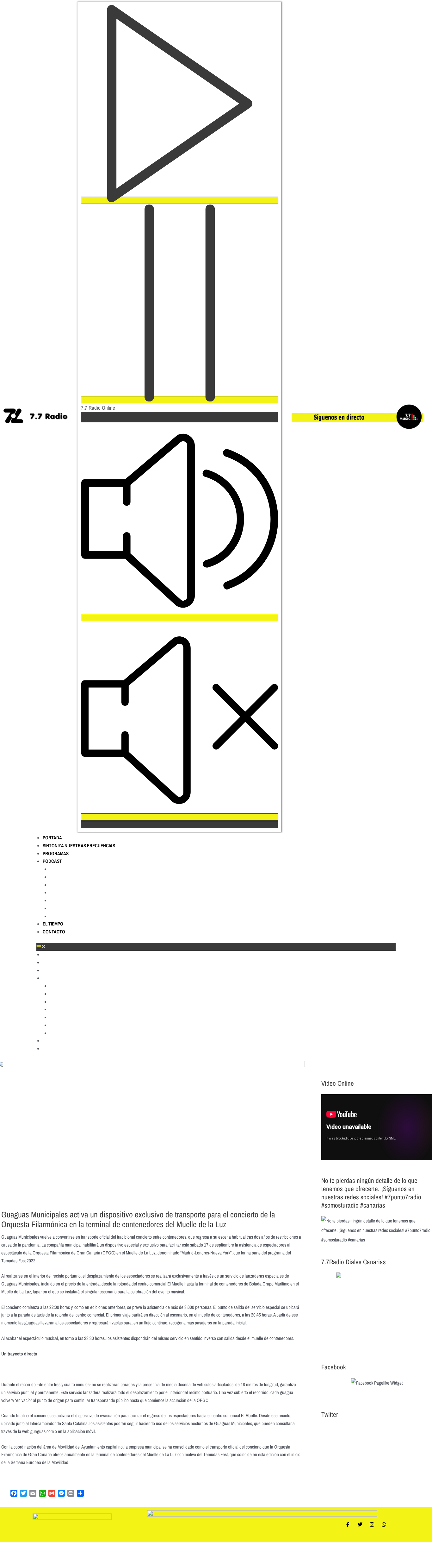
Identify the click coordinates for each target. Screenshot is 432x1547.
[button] (216, 947)
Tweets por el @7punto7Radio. (348, 1430)
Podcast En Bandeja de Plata (82, 908)
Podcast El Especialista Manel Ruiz (88, 900)
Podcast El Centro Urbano (79, 885)
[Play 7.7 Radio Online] (179, 200)
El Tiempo (53, 923)
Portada (52, 837)
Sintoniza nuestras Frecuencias (79, 845)
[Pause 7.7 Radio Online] (179, 399)
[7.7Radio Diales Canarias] (376, 1311)
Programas (56, 853)
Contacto (54, 931)
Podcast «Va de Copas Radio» (83, 916)
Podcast (52, 861)
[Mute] (179, 617)
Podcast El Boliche (70, 877)
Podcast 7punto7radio (75, 869)
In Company (63, 892)
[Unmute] (179, 817)
